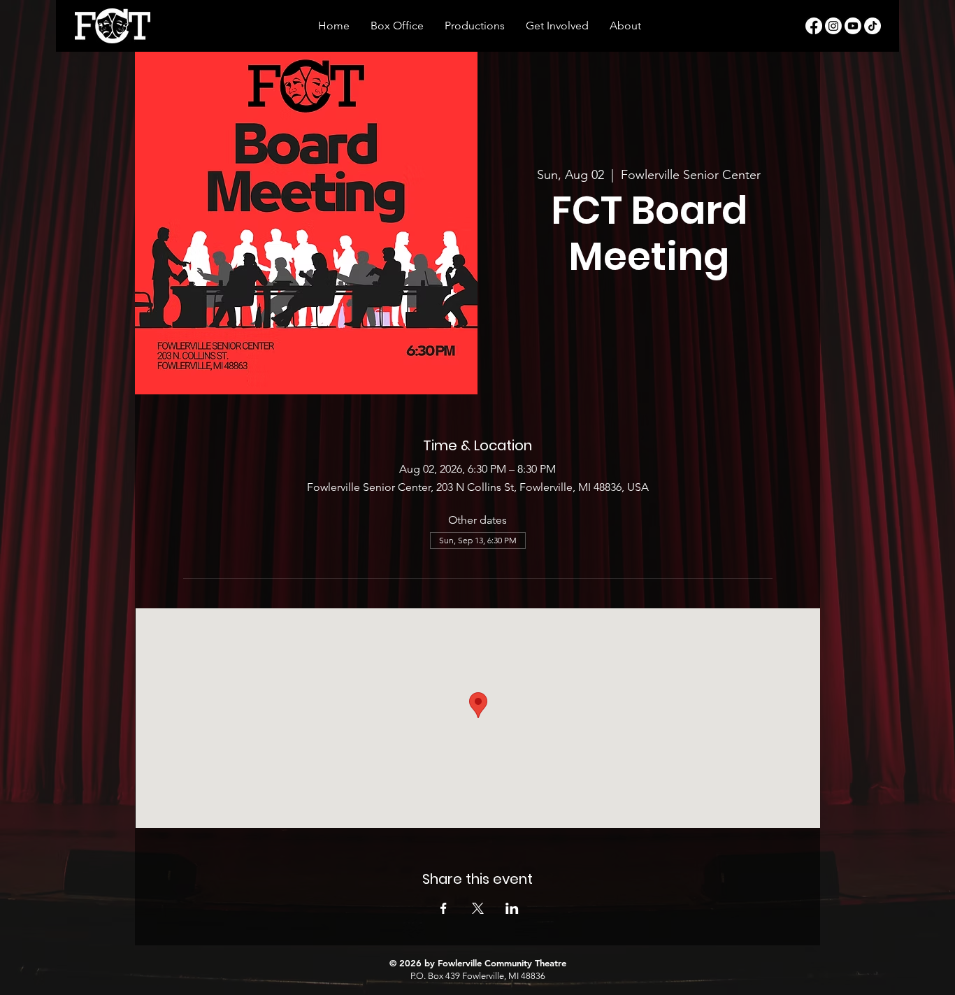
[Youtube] (853, 25)
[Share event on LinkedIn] (512, 908)
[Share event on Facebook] (443, 908)
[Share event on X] (477, 908)
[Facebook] (813, 25)
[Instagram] (833, 25)
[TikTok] (872, 25)
